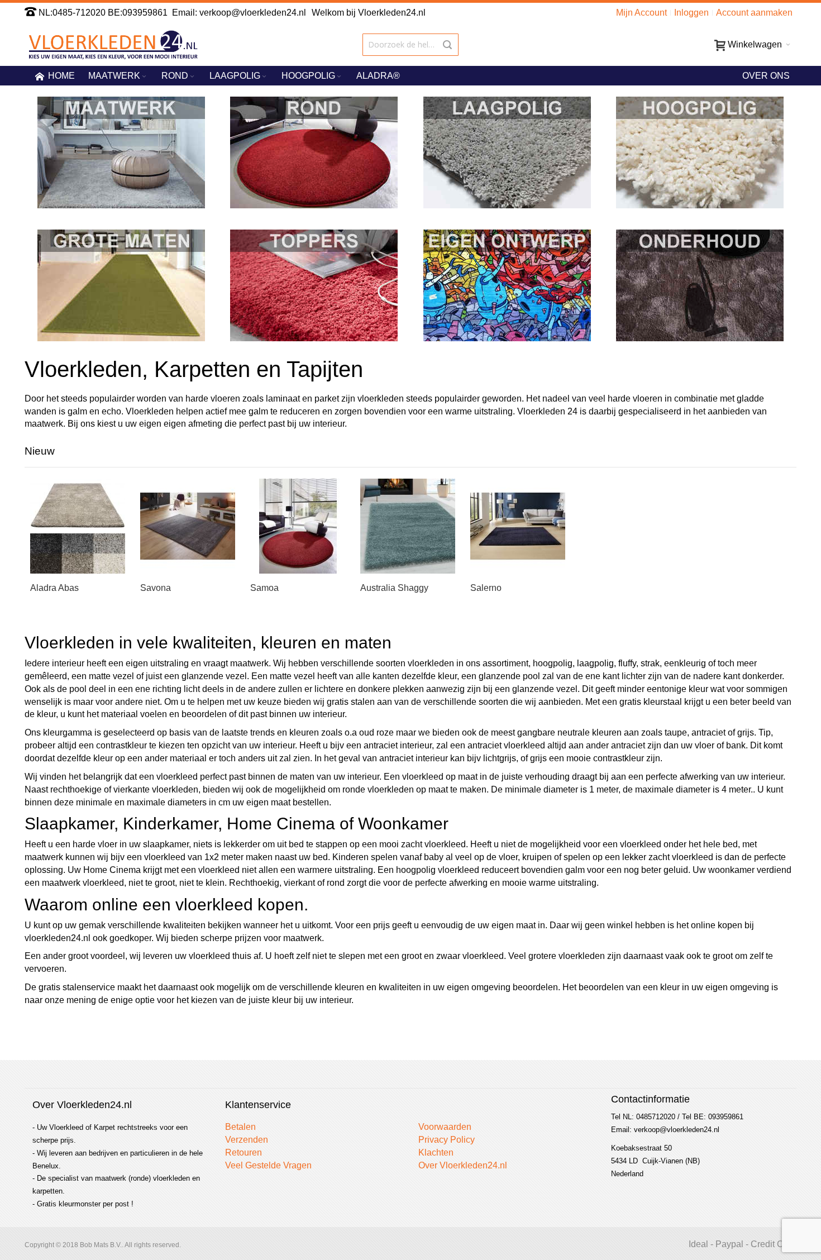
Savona (155, 588)
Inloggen (691, 12)
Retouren (243, 1152)
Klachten (436, 1152)
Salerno (486, 588)
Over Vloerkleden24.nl (462, 1165)
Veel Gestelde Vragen (268, 1165)
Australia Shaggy (394, 588)
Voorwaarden (444, 1127)
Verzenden (246, 1139)
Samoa (264, 588)
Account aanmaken (754, 12)
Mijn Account (641, 12)
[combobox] (410, 45)
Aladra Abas (54, 588)
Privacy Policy (446, 1139)
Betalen (240, 1127)
